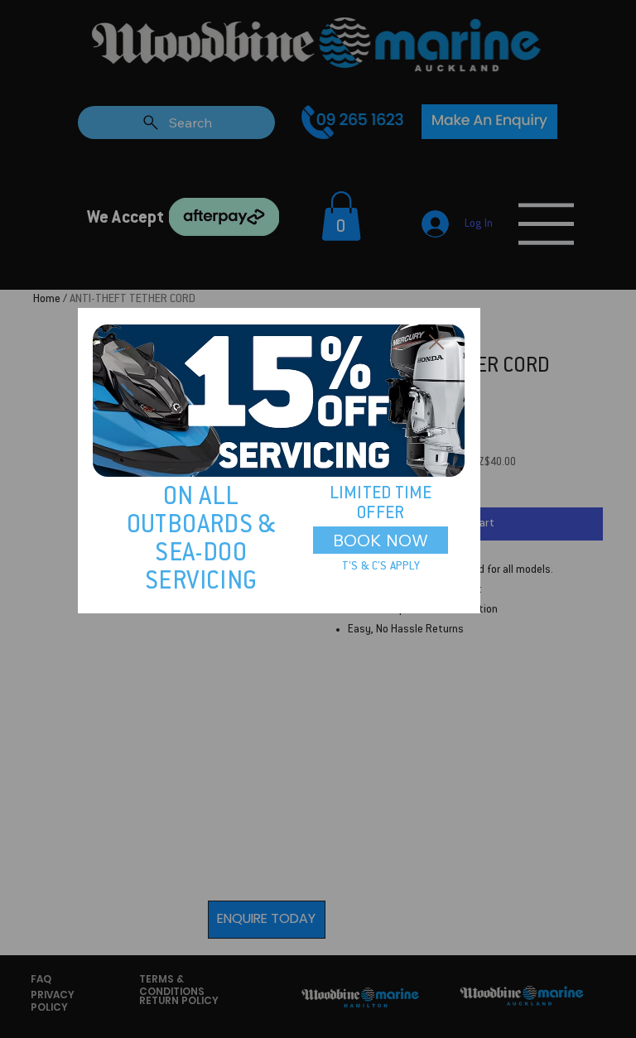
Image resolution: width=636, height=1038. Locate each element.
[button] (436, 342)
